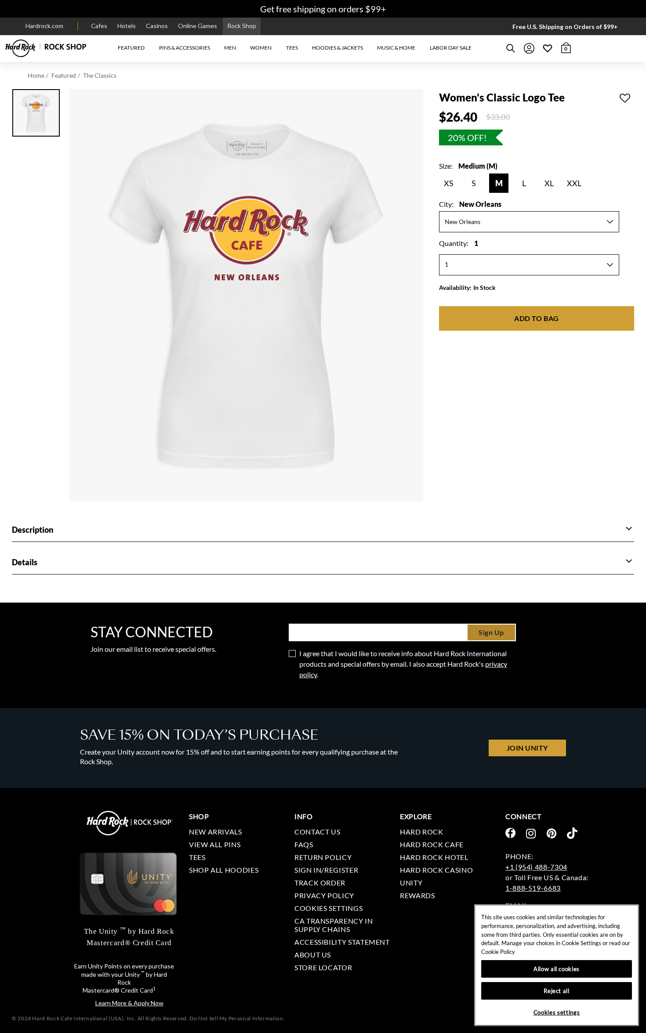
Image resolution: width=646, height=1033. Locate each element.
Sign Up (491, 632)
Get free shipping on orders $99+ (323, 9)
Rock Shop (241, 25)
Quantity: (458, 243)
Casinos (157, 25)
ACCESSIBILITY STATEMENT (342, 942)
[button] (131, 48)
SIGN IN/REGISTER (326, 870)
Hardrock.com (44, 25)
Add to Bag (536, 318)
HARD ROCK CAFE (432, 844)
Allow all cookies (556, 968)
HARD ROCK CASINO (436, 870)
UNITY (411, 882)
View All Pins (214, 844)
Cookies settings (328, 908)
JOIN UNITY (527, 748)
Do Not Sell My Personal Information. (237, 1018)
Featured (63, 75)
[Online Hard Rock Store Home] (46, 48)
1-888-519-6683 (533, 888)
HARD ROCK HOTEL (434, 857)
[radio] (448, 183)
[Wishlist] (547, 48)
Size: (468, 166)
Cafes (99, 25)
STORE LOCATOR (323, 967)
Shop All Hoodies (223, 870)
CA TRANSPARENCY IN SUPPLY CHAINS (333, 925)
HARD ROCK (421, 831)
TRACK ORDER (319, 882)
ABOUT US (312, 954)
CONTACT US (317, 831)
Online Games (197, 25)
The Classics (99, 75)
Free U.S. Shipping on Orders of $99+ (565, 26)
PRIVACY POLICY (324, 895)
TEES (197, 857)
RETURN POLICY (323, 857)
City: (470, 204)
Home (36, 75)
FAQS (303, 844)
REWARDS (417, 895)
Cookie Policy (498, 951)
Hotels (126, 25)
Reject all (557, 990)
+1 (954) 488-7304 (536, 867)
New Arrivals (215, 831)
